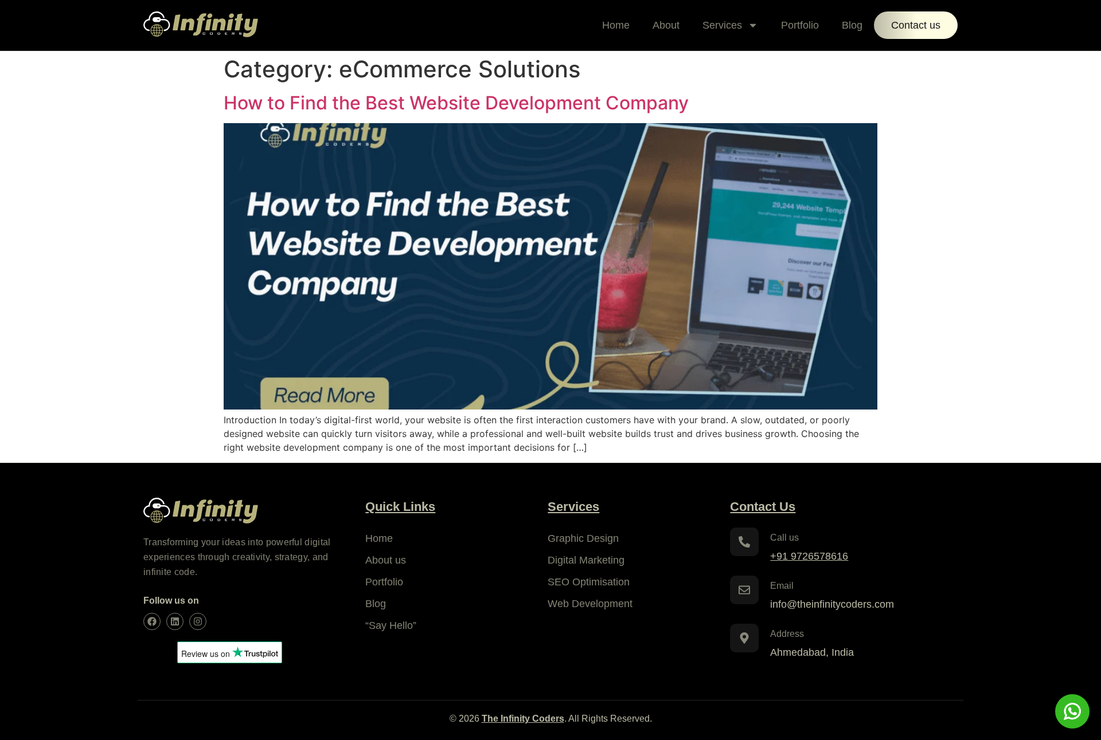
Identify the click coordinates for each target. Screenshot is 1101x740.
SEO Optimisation (589, 582)
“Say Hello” (390, 625)
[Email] (744, 590)
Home (616, 25)
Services (722, 25)
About (666, 25)
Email (782, 586)
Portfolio (800, 25)
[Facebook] (152, 621)
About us (385, 560)
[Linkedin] (175, 621)
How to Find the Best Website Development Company (456, 103)
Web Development (590, 603)
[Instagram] (197, 621)
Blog (852, 25)
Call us (784, 537)
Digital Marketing (586, 560)
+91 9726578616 (809, 556)
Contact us (915, 25)
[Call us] (744, 542)
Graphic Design (583, 538)
